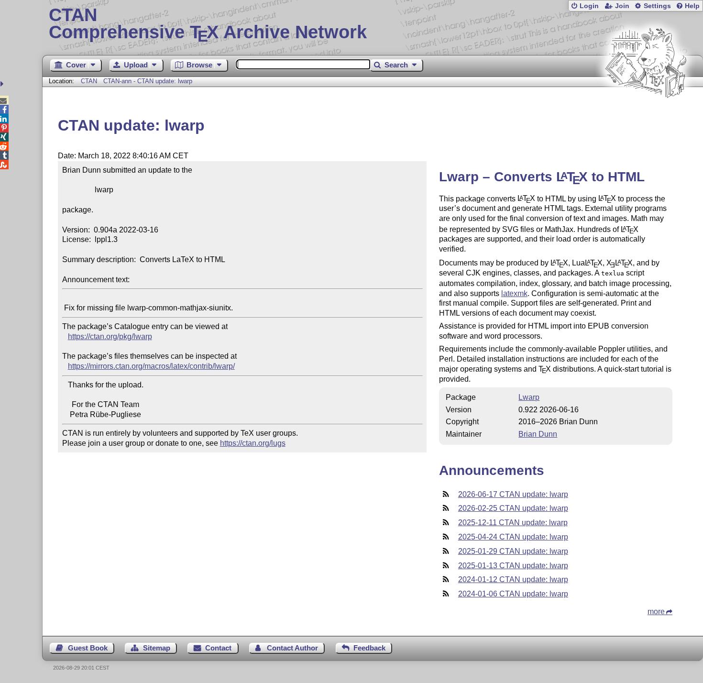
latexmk (514, 293)
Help (692, 6)
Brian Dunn (537, 434)
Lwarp (528, 397)
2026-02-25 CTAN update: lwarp (513, 508)
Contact (218, 648)
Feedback (369, 648)
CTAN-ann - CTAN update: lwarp (147, 81)
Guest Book (88, 648)
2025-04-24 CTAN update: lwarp (513, 537)
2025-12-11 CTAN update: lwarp (513, 522)
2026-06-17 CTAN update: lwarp (513, 494)
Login (589, 6)
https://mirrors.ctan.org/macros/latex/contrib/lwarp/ (151, 366)
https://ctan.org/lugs (253, 443)
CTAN (89, 81)
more (656, 611)
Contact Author (292, 648)
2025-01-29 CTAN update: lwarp (513, 551)
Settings (657, 6)
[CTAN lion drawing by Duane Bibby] (645, 116)
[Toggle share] (3, 83)
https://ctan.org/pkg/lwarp (110, 336)
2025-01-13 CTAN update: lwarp (513, 566)
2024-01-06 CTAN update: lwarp (513, 594)
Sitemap (156, 648)
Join (622, 6)
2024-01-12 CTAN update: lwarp (513, 579)
